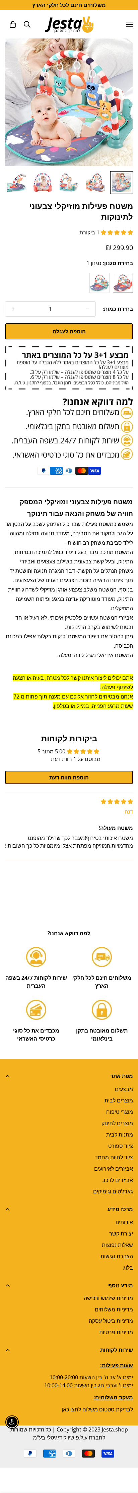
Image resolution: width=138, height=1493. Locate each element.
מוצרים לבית (119, 1100)
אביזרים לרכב (117, 1180)
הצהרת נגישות (116, 1256)
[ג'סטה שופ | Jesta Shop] (69, 24)
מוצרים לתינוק (117, 1123)
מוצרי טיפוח (119, 1111)
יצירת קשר (121, 1233)
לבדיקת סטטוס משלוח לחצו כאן (97, 1409)
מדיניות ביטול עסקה (111, 1320)
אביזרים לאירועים (113, 1168)
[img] (117, 801)
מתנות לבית (119, 1134)
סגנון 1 (123, 283)
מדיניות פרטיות (116, 1332)
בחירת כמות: (117, 309)
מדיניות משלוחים (114, 1309)
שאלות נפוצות (117, 1245)
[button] (12, 24)
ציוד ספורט (120, 1146)
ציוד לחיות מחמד (114, 1157)
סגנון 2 (99, 283)
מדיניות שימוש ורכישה (108, 1298)
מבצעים (124, 1089)
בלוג (128, 1267)
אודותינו (124, 1222)
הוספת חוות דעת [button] (69, 777)
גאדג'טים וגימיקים (113, 1191)
